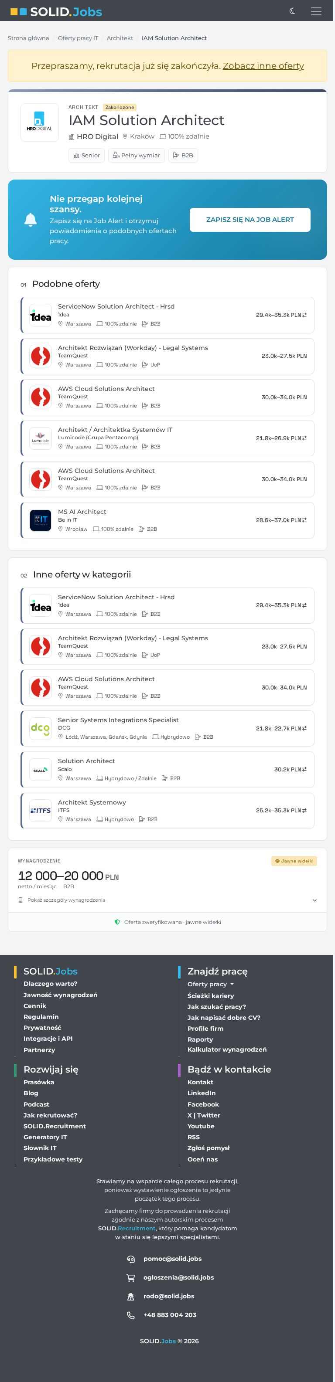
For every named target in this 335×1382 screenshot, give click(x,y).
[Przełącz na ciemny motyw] (292, 11)
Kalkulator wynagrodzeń (225, 1049)
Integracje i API (48, 1038)
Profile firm (203, 1028)
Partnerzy (39, 1050)
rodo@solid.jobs (166, 1296)
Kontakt (198, 1082)
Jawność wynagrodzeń (61, 995)
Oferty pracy (205, 984)
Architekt (120, 37)
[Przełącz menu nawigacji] (316, 11)
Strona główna (28, 37)
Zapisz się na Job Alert (250, 219)
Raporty (198, 1039)
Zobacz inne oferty (263, 66)
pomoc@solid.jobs (170, 1259)
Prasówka (39, 1082)
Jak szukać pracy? (214, 1007)
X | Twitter (201, 1115)
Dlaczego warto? (50, 984)
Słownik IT (40, 1148)
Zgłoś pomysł (206, 1148)
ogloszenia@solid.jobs (176, 1277)
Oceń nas (200, 1159)
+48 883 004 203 (167, 1315)
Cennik (35, 1006)
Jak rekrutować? (50, 1115)
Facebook (201, 1104)
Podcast (36, 1104)
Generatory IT (45, 1137)
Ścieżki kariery (208, 996)
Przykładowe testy (53, 1159)
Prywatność (42, 1028)
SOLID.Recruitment (55, 1126)
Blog (31, 1093)
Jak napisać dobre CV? (221, 1018)
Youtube (198, 1126)
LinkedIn (199, 1093)
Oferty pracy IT (78, 37)
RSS (191, 1137)
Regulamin (41, 1017)
